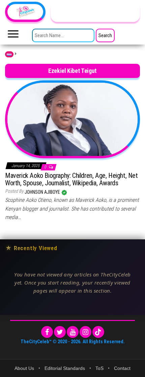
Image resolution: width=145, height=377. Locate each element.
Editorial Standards (65, 368)
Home (9, 54)
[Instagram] (85, 332)
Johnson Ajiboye (43, 192)
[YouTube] (73, 332)
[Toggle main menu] (13, 35)
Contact (122, 368)
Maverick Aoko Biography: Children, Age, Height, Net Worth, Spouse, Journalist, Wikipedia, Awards (71, 179)
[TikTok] (98, 332)
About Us (24, 368)
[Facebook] (47, 332)
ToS (99, 368)
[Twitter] (60, 332)
